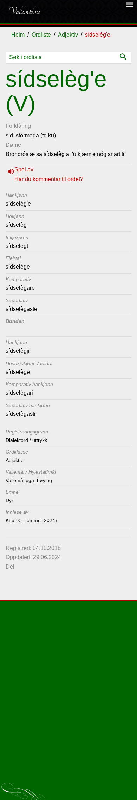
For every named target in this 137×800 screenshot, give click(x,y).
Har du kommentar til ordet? (48, 179)
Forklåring (18, 126)
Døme (13, 145)
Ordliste (41, 35)
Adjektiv (68, 35)
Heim (18, 35)
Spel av (23, 170)
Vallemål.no (24, 11)
